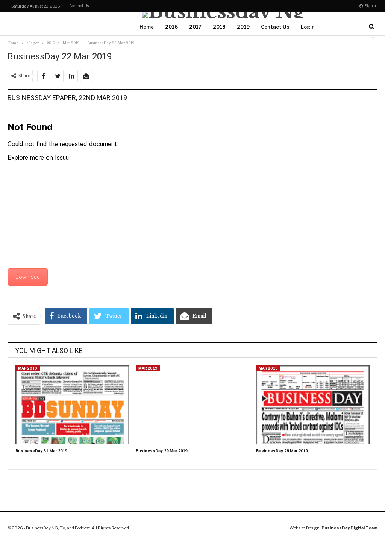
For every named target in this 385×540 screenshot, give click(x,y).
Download (27, 277)
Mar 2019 (27, 368)
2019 (243, 27)
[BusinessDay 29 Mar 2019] (192, 404)
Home (146, 27)
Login (308, 27)
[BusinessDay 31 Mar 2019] (72, 404)
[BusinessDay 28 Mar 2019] (313, 404)
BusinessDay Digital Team (349, 528)
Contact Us (275, 27)
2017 (195, 27)
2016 (171, 27)
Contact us (79, 5)
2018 (219, 27)
